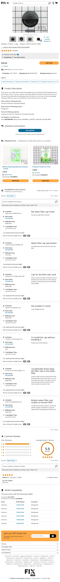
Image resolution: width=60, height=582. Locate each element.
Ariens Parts (16, 556)
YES (25, 235)
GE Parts (52, 556)
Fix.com (4, 544)
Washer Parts (18, 562)
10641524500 (20, 512)
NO (28, 235)
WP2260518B (9, 218)
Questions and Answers (22, 81)
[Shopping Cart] (56, 3)
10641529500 (20, 516)
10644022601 (20, 523)
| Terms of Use (35, 578)
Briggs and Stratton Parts (26, 556)
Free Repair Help (7, 547)
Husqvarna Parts (10, 558)
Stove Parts (44, 562)
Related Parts (35, 81)
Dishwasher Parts (9, 562)
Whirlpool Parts (34, 560)
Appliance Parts (27, 564)
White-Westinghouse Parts (46, 560)
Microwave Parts (18, 564)
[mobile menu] (8, 3)
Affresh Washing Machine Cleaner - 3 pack (15, 168)
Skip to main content (30, 6)
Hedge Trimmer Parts (23, 566)
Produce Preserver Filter (41, 167)
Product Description (7, 81)
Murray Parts (9, 560)
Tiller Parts (39, 566)
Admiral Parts (8, 556)
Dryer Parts (36, 562)
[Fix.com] (3, 3)
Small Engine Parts (48, 564)
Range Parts (9, 564)
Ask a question (30, 130)
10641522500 (20, 505)
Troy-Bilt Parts (25, 560)
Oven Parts (51, 562)
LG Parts (36, 558)
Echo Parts (36, 556)
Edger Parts (32, 566)
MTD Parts (50, 558)
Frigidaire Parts (44, 556)
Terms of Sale (46, 578)
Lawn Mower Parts (37, 564)
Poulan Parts (17, 560)
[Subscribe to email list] (53, 536)
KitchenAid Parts (28, 558)
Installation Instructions (48, 81)
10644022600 (20, 520)
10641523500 (20, 508)
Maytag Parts (43, 558)
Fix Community (6, 552)
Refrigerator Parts (28, 562)
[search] (49, 3)
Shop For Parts (6, 550)
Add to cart (49, 63)
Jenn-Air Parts (19, 558)
